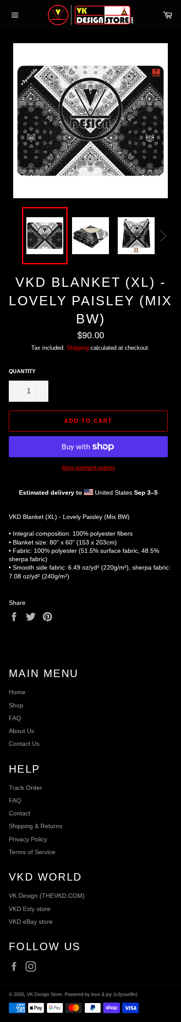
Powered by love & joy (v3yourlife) (101, 994)
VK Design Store (44, 994)
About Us (21, 730)
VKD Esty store (30, 908)
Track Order (25, 787)
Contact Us (24, 743)
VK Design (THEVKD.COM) (47, 895)
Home (17, 692)
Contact (19, 813)
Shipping (78, 347)
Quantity (22, 371)
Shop (16, 705)
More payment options (88, 468)
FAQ (15, 718)
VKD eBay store (31, 921)
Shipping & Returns (35, 825)
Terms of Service (32, 851)
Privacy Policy (28, 839)
